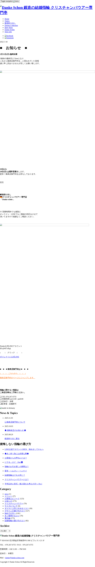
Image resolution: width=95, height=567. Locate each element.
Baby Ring (9, 28)
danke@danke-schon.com (14, 558)
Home (7, 19)
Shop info (8, 32)
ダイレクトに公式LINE (9, 357)
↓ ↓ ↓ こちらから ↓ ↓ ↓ (13, 373)
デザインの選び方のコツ (15, 511)
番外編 (7, 518)
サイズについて (11, 506)
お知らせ (8, 501)
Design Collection (11, 25)
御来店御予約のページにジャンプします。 (17, 378)
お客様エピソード (12, 499)
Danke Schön (10, 30)
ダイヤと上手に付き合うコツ (17, 508)
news (6, 494)
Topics (7, 21)
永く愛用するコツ (12, 516)
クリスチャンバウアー (14, 504)
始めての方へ (10, 513)
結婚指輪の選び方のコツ (15, 521)
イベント (8, 496)
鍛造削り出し (10, 23)
